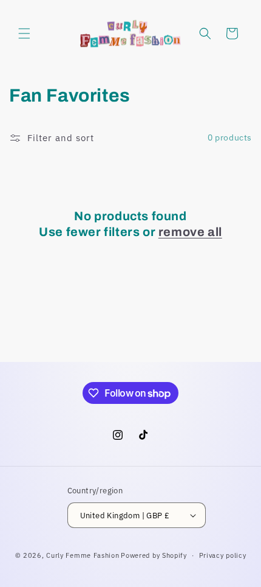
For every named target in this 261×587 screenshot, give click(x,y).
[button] (24, 33)
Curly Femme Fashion (82, 555)
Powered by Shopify (154, 555)
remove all (190, 231)
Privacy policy (222, 555)
